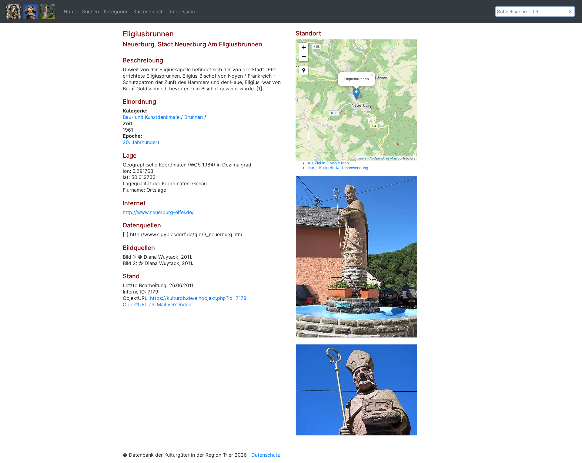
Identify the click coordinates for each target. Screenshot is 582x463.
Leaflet (362, 158)
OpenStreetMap (385, 158)
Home (70, 11)
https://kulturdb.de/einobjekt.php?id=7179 (198, 298)
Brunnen (193, 117)
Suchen (90, 11)
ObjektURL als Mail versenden (157, 304)
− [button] (304, 56)
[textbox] (535, 11)
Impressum (182, 11)
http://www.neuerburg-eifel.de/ (158, 212)
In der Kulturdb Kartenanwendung (338, 168)
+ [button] (304, 47)
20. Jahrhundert (141, 142)
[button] (570, 11)
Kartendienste (149, 11)
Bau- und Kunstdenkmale (151, 117)
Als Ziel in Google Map (328, 163)
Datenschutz (265, 455)
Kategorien (116, 11)
